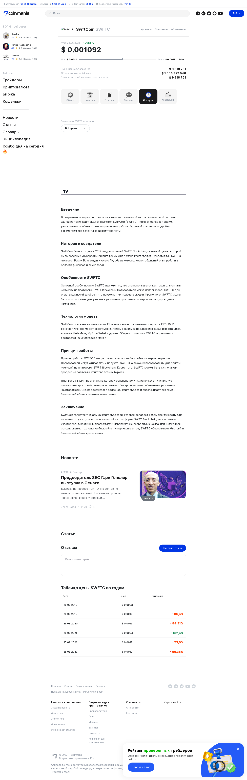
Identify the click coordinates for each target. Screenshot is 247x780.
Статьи (9, 125)
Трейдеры (12, 80)
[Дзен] (214, 13)
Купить (145, 29)
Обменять (177, 29)
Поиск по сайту (50, 13)
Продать (160, 29)
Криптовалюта (16, 87)
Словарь (11, 132)
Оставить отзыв (172, 548)
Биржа (9, 94)
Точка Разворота (21, 44)
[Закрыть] (238, 749)
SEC (65, 472)
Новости (10, 117)
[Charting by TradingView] (66, 191)
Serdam (15, 34)
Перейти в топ (141, 767)
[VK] (198, 13)
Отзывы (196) (30, 59)
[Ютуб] (220, 13)
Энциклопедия (16, 139)
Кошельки (12, 101)
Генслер (77, 472)
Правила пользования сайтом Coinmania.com (77, 691)
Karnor (15, 55)
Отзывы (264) (30, 48)
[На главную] (16, 13)
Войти (236, 13)
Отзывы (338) (30, 37)
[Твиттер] (209, 13)
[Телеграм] (203, 13)
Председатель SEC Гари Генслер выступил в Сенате (94, 480)
